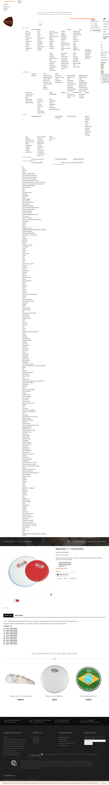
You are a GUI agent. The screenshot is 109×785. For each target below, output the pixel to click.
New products (37, 739)
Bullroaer (87, 58)
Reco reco (52, 31)
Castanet (51, 56)
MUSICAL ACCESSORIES (28, 185)
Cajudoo (51, 55)
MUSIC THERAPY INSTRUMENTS (30, 207)
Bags (23, 190)
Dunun (63, 41)
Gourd (63, 33)
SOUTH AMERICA (36, 29)
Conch (23, 387)
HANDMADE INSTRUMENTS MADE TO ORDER (34, 229)
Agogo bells (28, 48)
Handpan (51, 63)
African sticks (47, 79)
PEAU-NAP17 (13, 638)
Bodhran (87, 119)
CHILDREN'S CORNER (27, 206)
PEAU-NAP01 (13, 628)
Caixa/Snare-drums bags (28, 430)
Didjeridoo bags (83, 75)
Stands (24, 197)
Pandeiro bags (83, 84)
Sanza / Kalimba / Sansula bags (30, 425)
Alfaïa (27, 31)
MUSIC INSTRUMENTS (37, 162)
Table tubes (64, 56)
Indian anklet (76, 33)
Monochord (64, 53)
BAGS (56, 73)
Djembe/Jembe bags (27, 420)
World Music (40, 142)
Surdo (51, 39)
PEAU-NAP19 (13, 640)
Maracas (39, 41)
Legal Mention (7, 780)
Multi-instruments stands (52, 101)
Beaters (45, 87)
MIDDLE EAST (76, 50)
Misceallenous (26, 204)
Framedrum (64, 58)
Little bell (75, 39)
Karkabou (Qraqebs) (27, 372)
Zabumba (51, 48)
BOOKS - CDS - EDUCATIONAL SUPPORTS (72, 162)
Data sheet (19, 615)
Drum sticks (46, 80)
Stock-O (24, 226)
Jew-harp (75, 41)
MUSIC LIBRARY (26, 199)
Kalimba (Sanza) (65, 44)
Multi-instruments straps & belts (41, 111)
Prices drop (36, 737)
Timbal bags (28, 101)
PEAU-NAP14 (13, 637)
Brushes (45, 89)
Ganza (39, 34)
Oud (26, 136)
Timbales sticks (47, 82)
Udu (62, 46)
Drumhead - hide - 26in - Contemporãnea (20, 696)
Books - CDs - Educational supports (31, 219)
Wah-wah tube (65, 63)
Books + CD (52, 138)
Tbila (74, 65)
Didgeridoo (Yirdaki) (27, 382)
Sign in (5, 10)
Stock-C (24, 224)
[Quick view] (22, 704)
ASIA (80, 29)
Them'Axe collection (27, 517)
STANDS (87, 92)
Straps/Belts (25, 195)
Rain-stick (28, 33)
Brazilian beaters (47, 77)
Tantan (51, 43)
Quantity (58, 571)
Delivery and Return (64, 737)
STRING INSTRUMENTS (61, 159)
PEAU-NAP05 (13, 632)
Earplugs (24, 194)
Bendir (75, 53)
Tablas (75, 44)
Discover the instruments (29, 523)
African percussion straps (40, 106)
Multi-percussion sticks (28, 403)
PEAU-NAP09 (13, 633)
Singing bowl (76, 31)
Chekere (27, 44)
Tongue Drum (64, 61)
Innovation (36, 742)
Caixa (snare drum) (27, 245)
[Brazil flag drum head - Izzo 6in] (88, 679)
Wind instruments (27, 212)
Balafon (63, 31)
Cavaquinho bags (71, 84)
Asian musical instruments (29, 178)
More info (8, 615)
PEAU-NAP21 (13, 642)
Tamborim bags (29, 94)
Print (7, 608)
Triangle (51, 46)
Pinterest (73, 578)
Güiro (38, 36)
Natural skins (70, 94)
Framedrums (28, 145)
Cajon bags (70, 85)
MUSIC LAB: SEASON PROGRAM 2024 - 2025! (61, 18)
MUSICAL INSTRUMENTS (28, 173)
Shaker (63, 55)
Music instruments (27, 218)
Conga (27, 50)
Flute (38, 33)
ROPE (44, 73)
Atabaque (24, 238)
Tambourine (64, 60)
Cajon (50, 53)
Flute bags (82, 80)
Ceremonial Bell (77, 34)
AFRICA (69, 29)
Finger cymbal (77, 63)
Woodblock (64, 65)
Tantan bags (28, 99)
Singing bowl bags (27, 426)
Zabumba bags (29, 102)
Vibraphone (52, 70)
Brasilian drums (29, 140)
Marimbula (40, 43)
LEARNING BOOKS (36, 116)
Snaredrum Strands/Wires (29, 411)
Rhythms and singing (27, 520)
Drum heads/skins (27, 192)
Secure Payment (63, 739)
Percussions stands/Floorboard (30, 472)
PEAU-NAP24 (13, 644)
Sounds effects (65, 43)
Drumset (87, 118)
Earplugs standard (27, 459)
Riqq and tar (76, 61)
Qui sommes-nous (64, 745)
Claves (27, 46)
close (104, 783)
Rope (23, 189)
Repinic (51, 34)
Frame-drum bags (27, 443)
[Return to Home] (68, 541)
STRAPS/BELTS (77, 92)
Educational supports (28, 202)
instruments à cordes (27, 364)
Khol (74, 43)
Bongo (27, 36)
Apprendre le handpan (28, 488)
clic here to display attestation (90, 754)
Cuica (38, 31)
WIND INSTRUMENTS (78, 159)
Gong (74, 46)
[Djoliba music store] (8, 21)
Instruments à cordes (27, 263)
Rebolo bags (82, 85)
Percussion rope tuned (28, 410)
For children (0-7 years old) (29, 525)
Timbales (27, 147)
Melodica (51, 68)
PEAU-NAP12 (13, 635)
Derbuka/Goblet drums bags (30, 416)
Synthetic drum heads (28, 454)
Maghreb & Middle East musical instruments (34, 182)
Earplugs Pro (82, 94)
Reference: (58, 552)
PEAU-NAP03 (13, 630)
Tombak (27, 148)
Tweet (59, 578)
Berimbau (28, 34)
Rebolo (39, 50)
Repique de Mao (53, 33)
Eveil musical (25, 216)
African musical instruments (29, 177)
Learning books (26, 201)
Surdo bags (28, 92)
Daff (74, 55)
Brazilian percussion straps (40, 101)
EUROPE (75, 48)
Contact (5, 8)
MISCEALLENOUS (71, 116)
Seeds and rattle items (28, 301)
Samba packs (40, 46)
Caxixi (27, 43)
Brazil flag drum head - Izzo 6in (88, 696)
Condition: (58, 555)
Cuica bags (70, 87)
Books (51, 136)
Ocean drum (88, 56)
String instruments (27, 211)
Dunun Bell (64, 38)
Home (23, 172)
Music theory (28, 152)
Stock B (24, 223)
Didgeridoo (88, 131)
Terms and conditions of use (67, 743)
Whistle (51, 38)
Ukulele (27, 150)
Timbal (51, 44)
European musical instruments (30, 180)
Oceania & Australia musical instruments (33, 184)
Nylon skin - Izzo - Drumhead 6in (54, 696)
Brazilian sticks (47, 75)
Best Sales (36, 741)
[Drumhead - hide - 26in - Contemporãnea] (20, 679)
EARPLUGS (64, 92)
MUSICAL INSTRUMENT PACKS (30, 214)
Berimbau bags (71, 75)
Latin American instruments (29, 175)
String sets (58, 75)
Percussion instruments (37, 159)
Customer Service (63, 741)
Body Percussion (29, 142)
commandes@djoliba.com (14, 754)
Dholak (75, 36)
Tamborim (52, 41)
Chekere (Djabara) (27, 299)
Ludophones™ (53, 67)
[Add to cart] (19, 704)
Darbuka (75, 56)
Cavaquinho (28, 41)
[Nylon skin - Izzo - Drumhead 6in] (54, 679)
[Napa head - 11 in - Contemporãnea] (16, 600)
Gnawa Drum (76, 67)
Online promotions (27, 231)
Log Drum (51, 65)
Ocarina (39, 44)
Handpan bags (83, 82)
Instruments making (27, 522)
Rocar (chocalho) (53, 36)
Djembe (63, 39)
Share (65, 578)
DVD (50, 140)
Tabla (26, 143)
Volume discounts (27, 228)
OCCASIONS (25, 221)
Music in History (41, 136)
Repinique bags (83, 87)
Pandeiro (39, 48)
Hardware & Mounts (27, 471)
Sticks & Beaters (26, 187)
